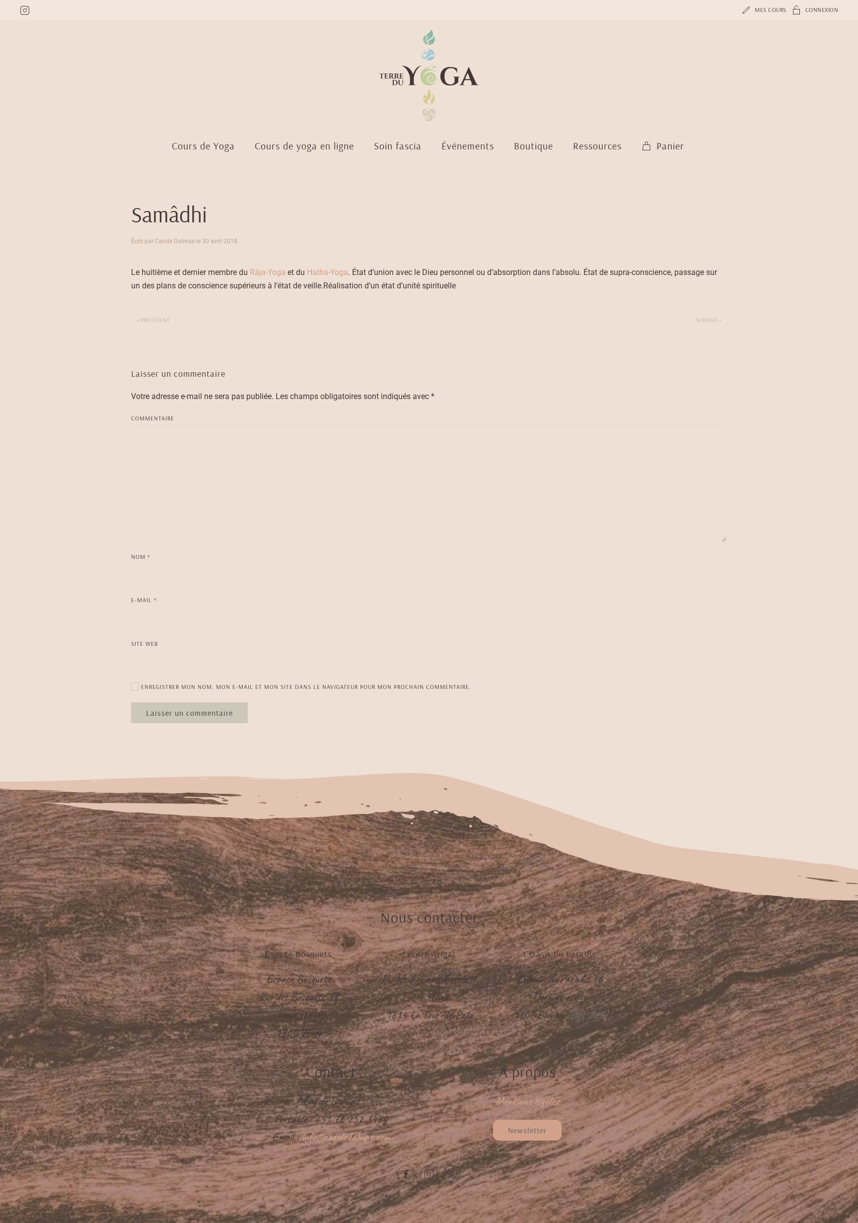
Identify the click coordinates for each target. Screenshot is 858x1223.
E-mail (144, 600)
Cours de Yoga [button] (203, 145)
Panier (670, 145)
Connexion (822, 9)
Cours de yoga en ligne (304, 145)
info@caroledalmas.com (345, 1136)
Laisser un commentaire (189, 713)
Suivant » (709, 320)
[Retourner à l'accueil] (429, 75)
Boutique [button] (533, 145)
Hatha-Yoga (327, 272)
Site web (144, 643)
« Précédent (153, 320)
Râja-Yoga (268, 272)
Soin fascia (398, 145)
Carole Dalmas (175, 241)
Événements (467, 145)
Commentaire (152, 418)
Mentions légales (527, 1100)
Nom (140, 556)
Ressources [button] (597, 145)
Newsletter (527, 1130)
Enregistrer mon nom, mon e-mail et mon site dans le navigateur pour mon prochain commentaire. (305, 686)
